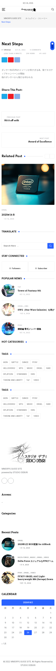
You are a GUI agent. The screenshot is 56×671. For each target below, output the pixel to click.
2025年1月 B (8, 215)
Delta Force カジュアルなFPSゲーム (35, 561)
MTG (21, 368)
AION (5, 362)
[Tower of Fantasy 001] (8, 290)
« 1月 (4, 643)
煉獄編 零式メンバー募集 (29, 328)
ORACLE (7, 50)
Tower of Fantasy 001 (29, 290)
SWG (26, 306)
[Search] (52, 9)
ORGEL (4, 210)
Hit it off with (11, 120)
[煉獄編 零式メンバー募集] (8, 328)
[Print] (17, 59)
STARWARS (22, 374)
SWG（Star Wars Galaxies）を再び (36, 309)
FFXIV (20, 325)
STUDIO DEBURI (28, 665)
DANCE (25, 362)
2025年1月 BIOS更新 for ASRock (34, 544)
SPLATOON (8, 374)
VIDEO (36, 380)
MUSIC (30, 368)
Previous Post (13, 117)
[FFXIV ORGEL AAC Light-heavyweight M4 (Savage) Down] (8, 577)
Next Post (44, 138)
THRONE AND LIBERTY (13, 380)
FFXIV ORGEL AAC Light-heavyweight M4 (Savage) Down (35, 578)
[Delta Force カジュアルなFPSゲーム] (8, 560)
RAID (48, 368)
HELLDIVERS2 (9, 368)
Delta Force (23, 557)
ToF (19, 287)
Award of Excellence (40, 142)
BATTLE (15, 362)
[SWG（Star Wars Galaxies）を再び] (8, 309)
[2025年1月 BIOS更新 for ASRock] (8, 544)
